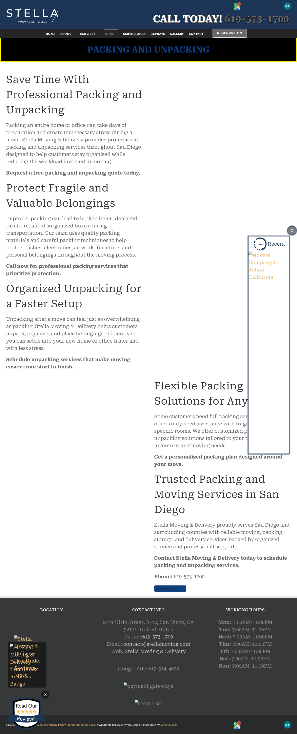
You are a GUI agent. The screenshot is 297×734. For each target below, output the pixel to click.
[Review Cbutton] (26, 713)
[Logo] (32, 14)
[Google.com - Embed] (51, 649)
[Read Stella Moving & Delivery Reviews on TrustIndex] (27, 647)
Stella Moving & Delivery (155, 651)
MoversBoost (168, 724)
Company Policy (55, 724)
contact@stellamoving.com (156, 644)
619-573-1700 (157, 637)
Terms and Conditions (81, 724)
